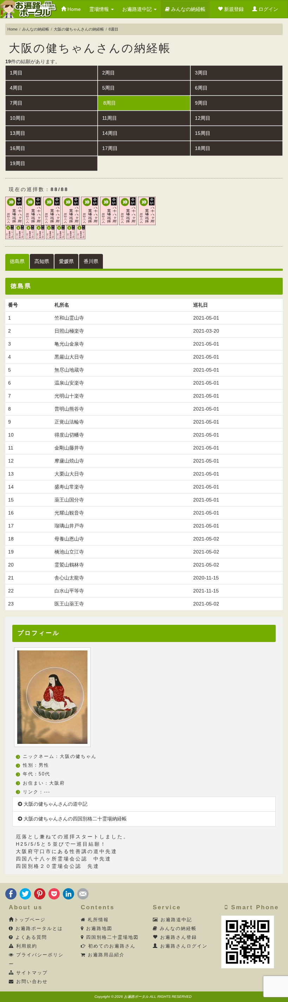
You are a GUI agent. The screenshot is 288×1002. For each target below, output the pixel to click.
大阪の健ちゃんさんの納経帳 (79, 29)
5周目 (108, 88)
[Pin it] (39, 893)
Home (73, 9)
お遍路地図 (98, 928)
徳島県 (17, 261)
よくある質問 (30, 937)
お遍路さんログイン (183, 946)
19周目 (17, 163)
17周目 (110, 148)
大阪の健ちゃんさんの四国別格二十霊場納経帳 (74, 818)
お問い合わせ (31, 981)
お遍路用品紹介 (105, 954)
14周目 (110, 133)
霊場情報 (99, 9)
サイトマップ (31, 972)
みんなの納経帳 (187, 9)
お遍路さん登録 (177, 937)
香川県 (91, 261)
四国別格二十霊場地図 (111, 937)
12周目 (202, 118)
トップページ (30, 919)
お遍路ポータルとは (38, 928)
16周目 (17, 148)
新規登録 (233, 9)
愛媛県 (66, 261)
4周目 (16, 88)
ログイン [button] (267, 9)
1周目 (16, 73)
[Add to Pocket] (54, 893)
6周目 (201, 88)
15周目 (202, 133)
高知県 (41, 261)
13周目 (17, 133)
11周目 (109, 118)
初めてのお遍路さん (111, 946)
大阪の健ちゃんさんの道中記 (54, 804)
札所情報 (97, 919)
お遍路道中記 (137, 9)
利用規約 (25, 946)
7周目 (16, 103)
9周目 (201, 103)
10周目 (17, 118)
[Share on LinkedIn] (68, 893)
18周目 (202, 148)
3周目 (201, 73)
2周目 (108, 73)
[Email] (83, 893)
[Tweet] (25, 893)
